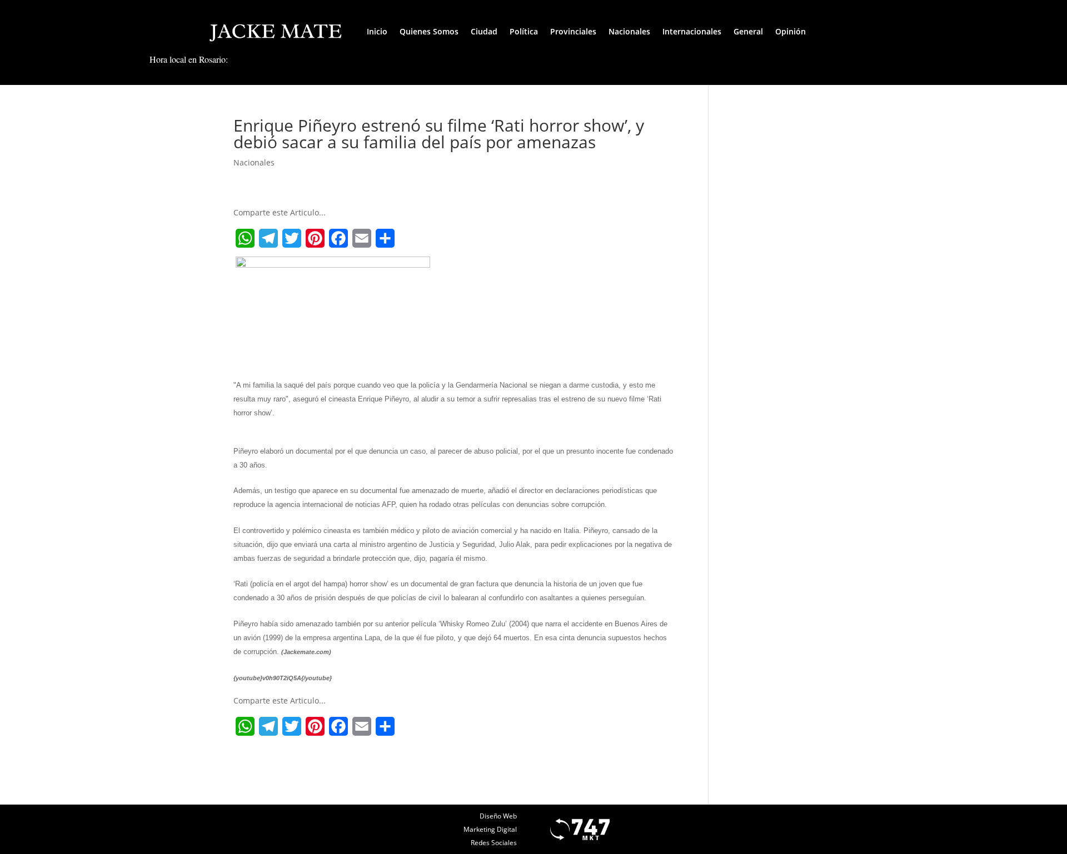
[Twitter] (291, 238)
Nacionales (629, 31)
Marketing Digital (490, 829)
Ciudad (484, 31)
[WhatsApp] (245, 238)
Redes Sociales (494, 842)
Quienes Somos (429, 31)
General (748, 31)
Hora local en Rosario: (188, 59)
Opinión (790, 31)
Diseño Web (498, 816)
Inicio (377, 31)
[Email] (361, 238)
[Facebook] (338, 238)
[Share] (385, 238)
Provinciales (573, 31)
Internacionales (691, 31)
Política (524, 31)
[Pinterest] (315, 238)
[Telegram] (268, 238)
